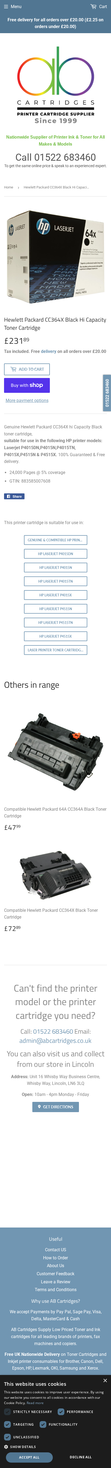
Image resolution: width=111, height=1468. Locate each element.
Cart (102, 6)
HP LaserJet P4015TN (55, 581)
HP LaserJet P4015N (55, 568)
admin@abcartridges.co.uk (55, 1040)
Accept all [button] (29, 1457)
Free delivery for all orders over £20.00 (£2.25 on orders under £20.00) (55, 23)
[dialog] (55, 1421)
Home (8, 187)
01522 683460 (65, 157)
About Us (55, 1265)
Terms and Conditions (56, 1289)
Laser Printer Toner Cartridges (56, 650)
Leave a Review (55, 1281)
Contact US (55, 1249)
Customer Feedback (55, 1273)
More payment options (27, 400)
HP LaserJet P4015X (55, 595)
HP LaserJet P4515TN (55, 623)
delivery (48, 351)
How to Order (55, 1257)
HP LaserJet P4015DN (55, 554)
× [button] (105, 1381)
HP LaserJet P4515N (55, 609)
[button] (55, 1446)
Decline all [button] (81, 1457)
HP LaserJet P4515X (55, 636)
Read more (35, 1403)
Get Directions (57, 1107)
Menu (16, 6)
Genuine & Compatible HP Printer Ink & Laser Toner (57, 540)
